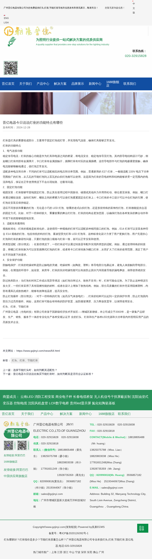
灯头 (41, 7)
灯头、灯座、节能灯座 (25, 360)
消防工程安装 (44, 397)
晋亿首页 (8, 84)
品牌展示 (77, 84)
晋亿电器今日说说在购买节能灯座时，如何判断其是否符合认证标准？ (53, 373)
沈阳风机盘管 (38, 403)
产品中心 (43, 84)
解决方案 (60, 84)
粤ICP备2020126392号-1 (73, 533)
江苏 (59, 552)
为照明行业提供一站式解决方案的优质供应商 (69, 40)
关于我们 (25, 84)
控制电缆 (20, 403)
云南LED (27, 397)
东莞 (89, 552)
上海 (54, 552)
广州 (101, 552)
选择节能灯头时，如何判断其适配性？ (35, 370)
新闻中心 (95, 84)
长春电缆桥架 (83, 397)
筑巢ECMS (98, 526)
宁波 (77, 552)
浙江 (65, 552)
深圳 (83, 552)
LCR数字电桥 (59, 403)
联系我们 (129, 84)
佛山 (95, 552)
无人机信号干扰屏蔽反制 (112, 397)
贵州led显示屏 (80, 403)
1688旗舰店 (112, 84)
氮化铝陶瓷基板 (103, 403)
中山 (71, 552)
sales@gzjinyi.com (112, 487)
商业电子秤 (63, 397)
